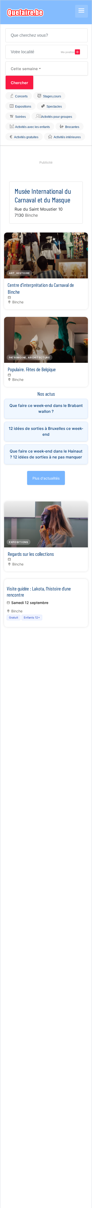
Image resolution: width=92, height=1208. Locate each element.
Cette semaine (24, 68)
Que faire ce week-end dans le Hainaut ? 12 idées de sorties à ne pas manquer (46, 454)
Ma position (68, 51)
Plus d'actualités (46, 478)
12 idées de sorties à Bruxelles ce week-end (46, 431)
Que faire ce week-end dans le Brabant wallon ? (46, 408)
